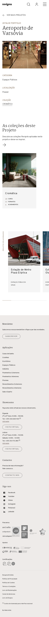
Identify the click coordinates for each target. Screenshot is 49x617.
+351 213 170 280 (12, 441)
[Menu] (45, 4)
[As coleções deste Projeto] (4, 146)
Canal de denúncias (8, 594)
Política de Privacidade (9, 579)
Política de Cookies (8, 583)
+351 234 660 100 (13, 419)
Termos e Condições (8, 586)
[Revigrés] (7, 5)
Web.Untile (7, 610)
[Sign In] (37, 4)
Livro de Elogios (7, 598)
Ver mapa (5, 422)
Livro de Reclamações (9, 590)
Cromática (7, 104)
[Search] (28, 4)
